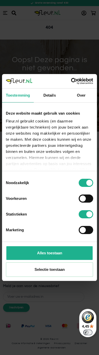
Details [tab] (49, 95)
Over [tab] (81, 95)
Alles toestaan (49, 253)
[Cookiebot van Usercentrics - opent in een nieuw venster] (71, 81)
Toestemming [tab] (18, 95)
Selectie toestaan (50, 269)
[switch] (86, 198)
